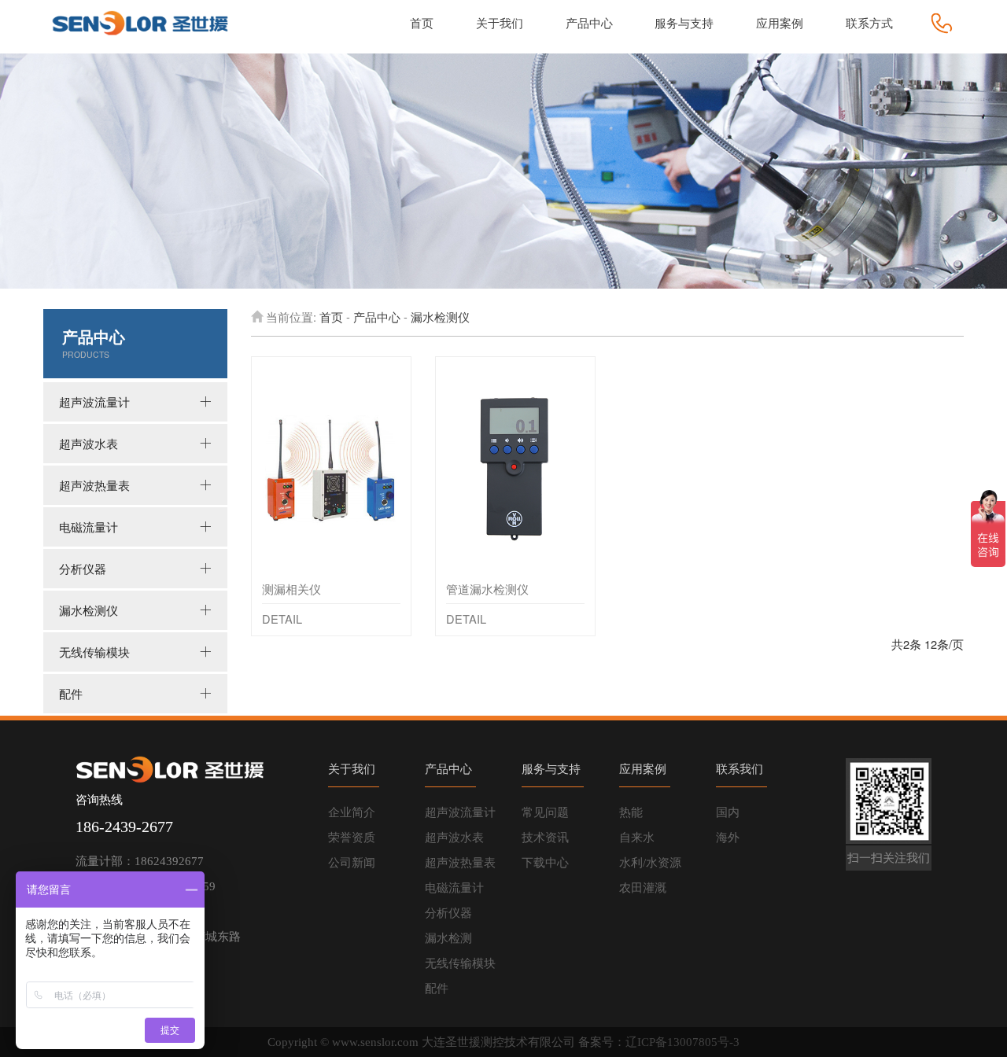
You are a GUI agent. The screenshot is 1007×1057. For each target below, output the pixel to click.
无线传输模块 (94, 651)
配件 (71, 693)
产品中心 (376, 316)
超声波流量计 (94, 401)
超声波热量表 (94, 485)
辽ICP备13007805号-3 (682, 1042)
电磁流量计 (88, 526)
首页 (331, 316)
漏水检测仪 (88, 610)
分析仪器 (82, 568)
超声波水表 (88, 443)
